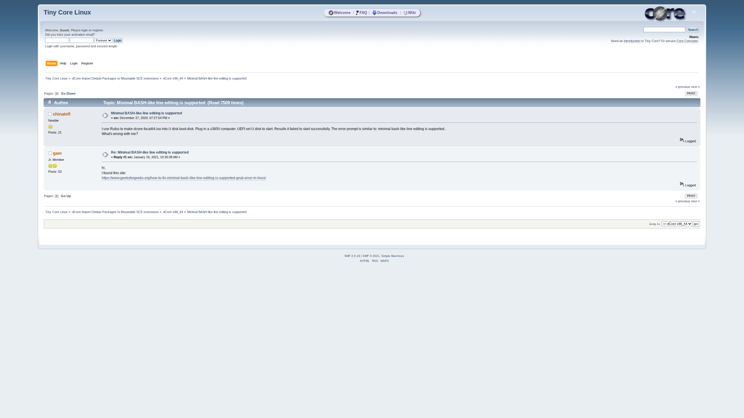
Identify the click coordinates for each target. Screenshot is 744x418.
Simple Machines (392, 255)
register (97, 30)
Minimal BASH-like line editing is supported (146, 113)
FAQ (363, 12)
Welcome (342, 12)
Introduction (632, 41)
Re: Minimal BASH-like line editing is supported (150, 152)
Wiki (412, 12)
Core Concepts (687, 41)
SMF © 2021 (371, 255)
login (84, 30)
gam (57, 153)
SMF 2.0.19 (352, 255)
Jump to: (655, 224)
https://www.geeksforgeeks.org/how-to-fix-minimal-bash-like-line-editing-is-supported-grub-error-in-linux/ (184, 178)
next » (695, 87)
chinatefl (61, 113)
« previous (682, 87)
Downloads (387, 12)
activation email (82, 34)
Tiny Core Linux (67, 12)
